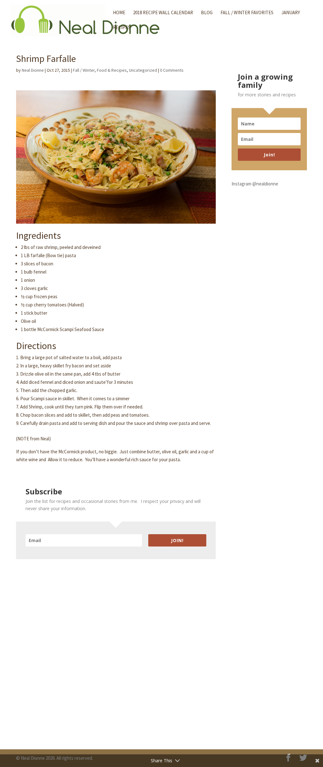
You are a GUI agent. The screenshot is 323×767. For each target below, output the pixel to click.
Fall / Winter (84, 70)
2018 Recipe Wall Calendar (163, 12)
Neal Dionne (33, 70)
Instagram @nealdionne (255, 184)
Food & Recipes (112, 70)
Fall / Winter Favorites (246, 12)
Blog (207, 12)
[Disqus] (115, 638)
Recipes (121, 27)
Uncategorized (143, 70)
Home (119, 12)
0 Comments (172, 70)
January (290, 12)
